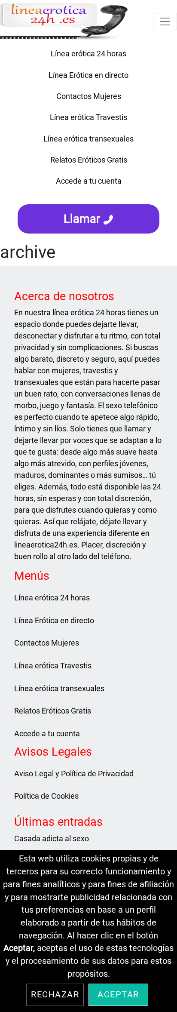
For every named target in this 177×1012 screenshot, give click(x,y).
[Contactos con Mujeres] (88, 195)
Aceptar (118, 995)
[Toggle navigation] (165, 21)
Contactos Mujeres (88, 96)
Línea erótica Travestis (88, 117)
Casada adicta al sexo (51, 838)
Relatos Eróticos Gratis (88, 159)
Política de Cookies (46, 795)
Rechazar (55, 995)
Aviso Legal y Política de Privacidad (74, 773)
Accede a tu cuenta (89, 180)
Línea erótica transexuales (88, 138)
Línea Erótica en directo (88, 75)
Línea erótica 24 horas (88, 53)
